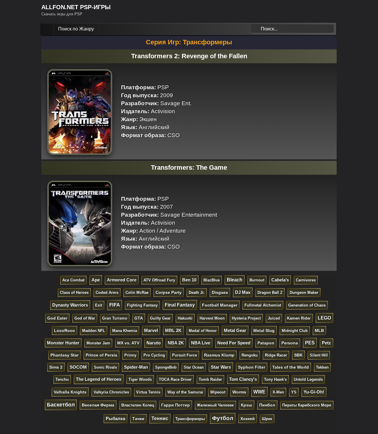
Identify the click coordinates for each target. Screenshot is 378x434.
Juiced (274, 318)
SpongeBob (166, 367)
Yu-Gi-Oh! (314, 391)
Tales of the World (290, 367)
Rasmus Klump (219, 355)
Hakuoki (185, 318)
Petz (326, 343)
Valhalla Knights (70, 392)
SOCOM (78, 367)
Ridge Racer (276, 355)
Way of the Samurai (185, 392)
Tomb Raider (210, 379)
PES (310, 342)
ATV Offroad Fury (159, 280)
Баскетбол (61, 405)
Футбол (222, 418)
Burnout (257, 280)
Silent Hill (319, 355)
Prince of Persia (101, 355)
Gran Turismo (114, 318)
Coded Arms (107, 292)
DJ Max (242, 292)
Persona (289, 343)
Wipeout (217, 392)
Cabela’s (280, 280)
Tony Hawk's (275, 379)
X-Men (278, 392)
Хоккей (247, 418)
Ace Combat (73, 280)
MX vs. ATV (128, 343)
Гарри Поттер (175, 405)
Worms (239, 392)
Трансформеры (190, 419)
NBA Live (200, 342)
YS (293, 392)
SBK (298, 355)
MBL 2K (173, 330)
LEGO (324, 317)
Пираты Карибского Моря (306, 405)
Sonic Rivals (105, 367)
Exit (98, 305)
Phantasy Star (64, 355)
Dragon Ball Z (270, 292)
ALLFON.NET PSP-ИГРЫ (76, 7)
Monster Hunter (63, 343)
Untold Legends (308, 379)
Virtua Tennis (148, 392)
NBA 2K (176, 343)
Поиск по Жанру (76, 28)
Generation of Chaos (307, 305)
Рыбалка (115, 418)
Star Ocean (194, 367)
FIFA (114, 305)
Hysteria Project (246, 318)
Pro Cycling (154, 355)
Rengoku (250, 355)
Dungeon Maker (304, 292)
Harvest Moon (212, 318)
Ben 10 (189, 280)
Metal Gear (235, 330)
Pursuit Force (184, 355)
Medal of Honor (203, 330)
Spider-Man (136, 367)
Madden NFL (93, 330)
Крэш (246, 405)
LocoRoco (64, 330)
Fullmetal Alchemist (263, 305)
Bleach (234, 279)
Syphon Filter (251, 367)
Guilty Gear (160, 318)
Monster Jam (98, 343)
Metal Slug (264, 330)
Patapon (266, 343)
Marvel (151, 330)
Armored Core (121, 280)
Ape (96, 279)
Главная (48, 29)
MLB (319, 330)
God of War (84, 318)
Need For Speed (233, 342)
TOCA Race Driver (175, 379)
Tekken (322, 367)
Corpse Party (169, 292)
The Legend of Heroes (98, 379)
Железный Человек (215, 405)
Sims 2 (56, 367)
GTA (138, 318)
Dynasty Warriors (70, 304)
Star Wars (221, 367)
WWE (259, 391)
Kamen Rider (299, 318)
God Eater (57, 318)
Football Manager (219, 305)
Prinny (130, 355)
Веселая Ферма (98, 405)
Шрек (267, 419)
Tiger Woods (140, 379)
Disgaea (220, 292)
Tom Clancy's (243, 379)
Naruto (153, 342)
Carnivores (306, 280)
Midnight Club (295, 330)
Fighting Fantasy (142, 305)
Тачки (138, 418)
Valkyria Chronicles (111, 392)
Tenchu (62, 379)
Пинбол (267, 405)
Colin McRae (137, 292)
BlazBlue (211, 280)
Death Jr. (197, 292)
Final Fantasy (180, 304)
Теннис (159, 418)
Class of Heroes (74, 292)
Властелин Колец (137, 405)
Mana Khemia (124, 330)
